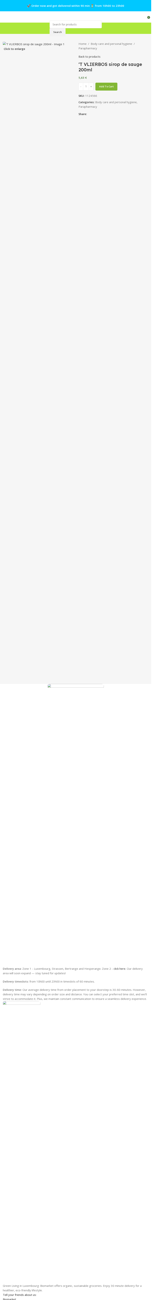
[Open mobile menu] (4, 17)
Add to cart (106, 86)
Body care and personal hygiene (111, 44)
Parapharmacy (88, 48)
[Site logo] (75, 17)
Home (83, 44)
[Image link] (21, 1142)
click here (119, 968)
